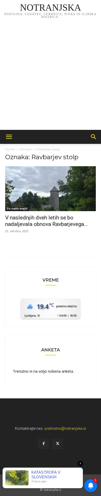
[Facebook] (43, 444)
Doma (10, 149)
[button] (9, 137)
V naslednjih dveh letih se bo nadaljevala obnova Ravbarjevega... (46, 221)
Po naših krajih (17, 208)
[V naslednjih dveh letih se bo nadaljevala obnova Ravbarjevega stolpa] (50, 188)
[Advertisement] (50, 76)
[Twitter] (57, 444)
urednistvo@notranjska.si (65, 428)
